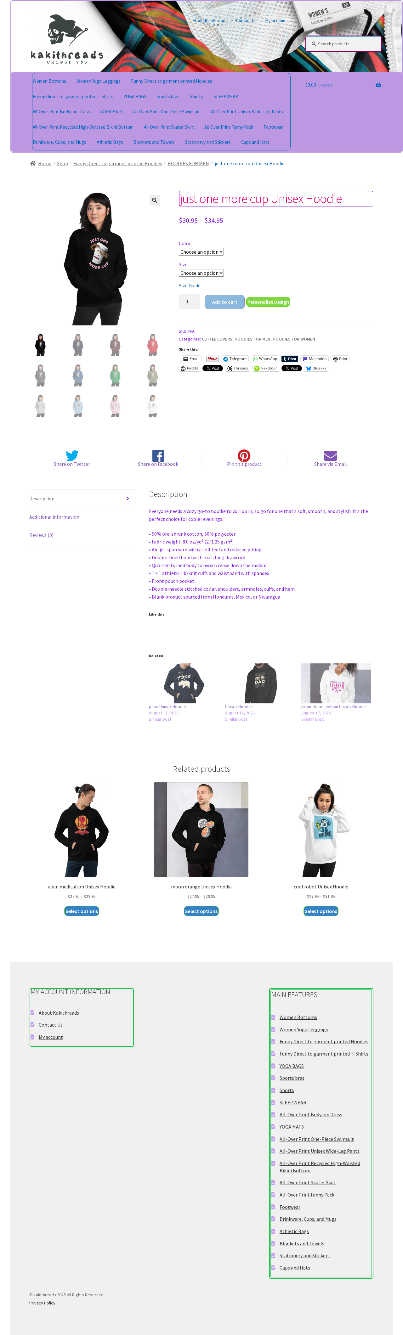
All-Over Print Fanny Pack (228, 127)
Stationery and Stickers (208, 142)
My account (276, 20)
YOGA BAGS (135, 96)
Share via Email (330, 464)
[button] (155, 200)
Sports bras (168, 96)
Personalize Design (268, 302)
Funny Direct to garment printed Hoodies (171, 81)
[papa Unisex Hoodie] (184, 683)
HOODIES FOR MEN (188, 163)
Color (185, 243)
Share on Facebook (158, 464)
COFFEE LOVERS (217, 339)
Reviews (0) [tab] (41, 535)
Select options (81, 911)
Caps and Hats (255, 142)
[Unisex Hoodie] (260, 683)
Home (44, 163)
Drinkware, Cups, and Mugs (59, 142)
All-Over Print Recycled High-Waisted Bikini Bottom (83, 127)
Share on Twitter (72, 464)
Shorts (196, 96)
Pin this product (244, 464)
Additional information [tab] (54, 517)
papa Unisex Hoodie (167, 706)
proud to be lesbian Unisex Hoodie (333, 706)
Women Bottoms (49, 81)
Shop (62, 163)
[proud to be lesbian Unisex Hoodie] (336, 683)
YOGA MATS (111, 112)
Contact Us (246, 20)
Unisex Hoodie (238, 706)
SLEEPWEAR (225, 96)
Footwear (273, 127)
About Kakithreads (210, 20)
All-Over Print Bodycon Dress (61, 112)
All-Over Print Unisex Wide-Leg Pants (246, 112)
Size (183, 264)
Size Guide (190, 285)
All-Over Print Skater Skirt (169, 127)
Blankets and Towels (153, 142)
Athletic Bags (110, 142)
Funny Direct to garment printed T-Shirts (73, 96)
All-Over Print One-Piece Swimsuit (166, 112)
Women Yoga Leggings (99, 81)
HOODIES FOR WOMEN (294, 339)
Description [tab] (41, 498)
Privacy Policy (42, 1303)
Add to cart (224, 302)
